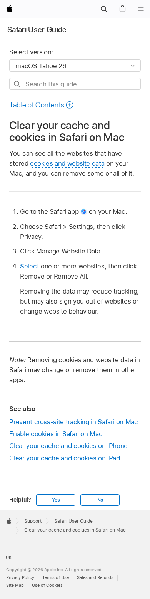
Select (29, 266)
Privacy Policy (20, 577)
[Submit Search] (17, 84)
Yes (56, 500)
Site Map (15, 585)
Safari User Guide (37, 29)
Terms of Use (55, 577)
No (100, 500)
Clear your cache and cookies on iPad (64, 458)
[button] (104, 9)
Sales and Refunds (95, 577)
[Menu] (141, 9)
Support (33, 521)
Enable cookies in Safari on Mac (55, 434)
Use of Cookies (47, 585)
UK (9, 557)
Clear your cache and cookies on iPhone (68, 446)
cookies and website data (67, 163)
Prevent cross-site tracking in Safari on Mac (73, 422)
